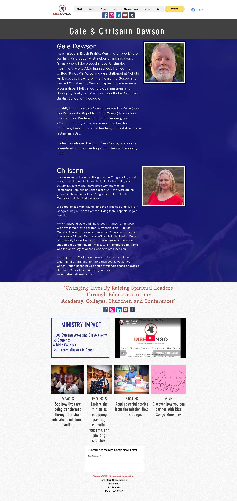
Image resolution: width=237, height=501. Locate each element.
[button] (79, 9)
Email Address (93, 456)
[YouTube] (125, 15)
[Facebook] (105, 15)
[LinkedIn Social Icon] (118, 15)
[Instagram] (111, 15)
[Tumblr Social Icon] (132, 15)
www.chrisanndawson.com (74, 274)
